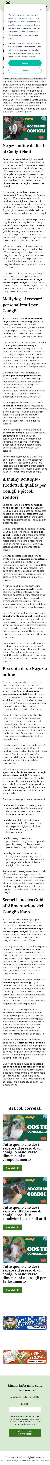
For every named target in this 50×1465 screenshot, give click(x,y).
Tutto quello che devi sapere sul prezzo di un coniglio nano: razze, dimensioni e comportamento (22, 1152)
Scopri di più (12, 1168)
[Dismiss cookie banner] (41, 10)
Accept (25, 63)
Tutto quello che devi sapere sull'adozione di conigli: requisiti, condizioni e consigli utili (24, 1213)
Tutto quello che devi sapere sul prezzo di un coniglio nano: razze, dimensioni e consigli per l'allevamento (24, 1274)
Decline (25, 70)
